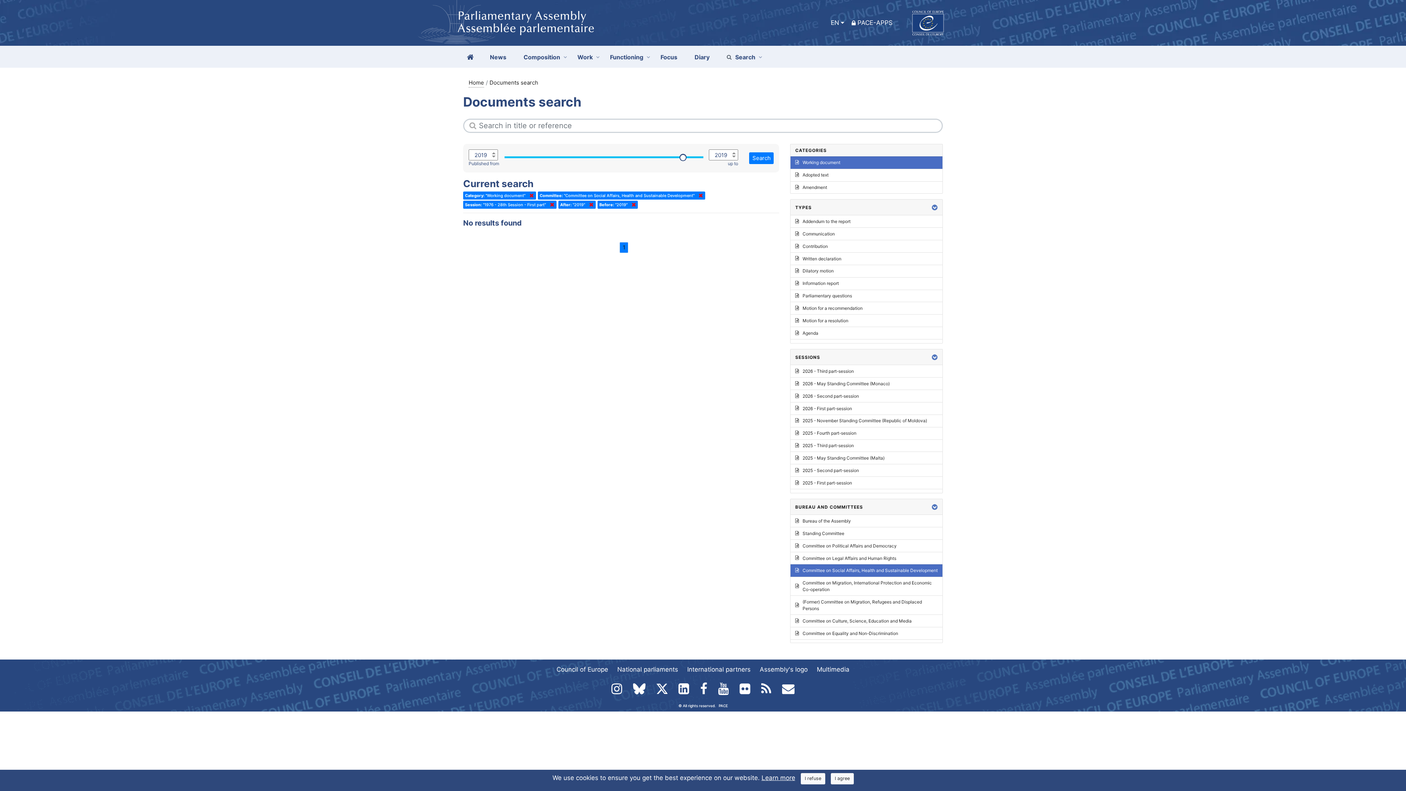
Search (745, 57)
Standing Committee (823, 533)
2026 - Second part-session (831, 396)
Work (585, 57)
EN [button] (835, 22)
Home (476, 82)
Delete (530, 195)
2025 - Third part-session (828, 445)
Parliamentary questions (827, 295)
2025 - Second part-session (831, 470)
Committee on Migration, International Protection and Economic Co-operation (867, 586)
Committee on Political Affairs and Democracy (850, 546)
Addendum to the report (827, 221)
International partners (719, 669)
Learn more (778, 777)
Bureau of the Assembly (827, 521)
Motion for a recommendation (833, 308)
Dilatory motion (818, 271)
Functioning (626, 57)
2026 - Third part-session (828, 371)
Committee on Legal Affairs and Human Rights (849, 558)
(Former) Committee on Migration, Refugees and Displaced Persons (862, 605)
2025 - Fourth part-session (829, 433)
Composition (542, 57)
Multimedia (833, 669)
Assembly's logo (784, 669)
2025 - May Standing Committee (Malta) (844, 458)
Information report (821, 283)
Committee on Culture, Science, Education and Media (857, 621)
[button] (935, 207)
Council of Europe (582, 669)
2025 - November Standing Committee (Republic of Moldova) (865, 420)
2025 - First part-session (827, 483)
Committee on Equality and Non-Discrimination (850, 633)
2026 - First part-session (827, 408)
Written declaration (822, 258)
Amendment (815, 187)
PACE (723, 705)
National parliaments (647, 669)
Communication (819, 234)
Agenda (810, 333)
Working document (821, 162)
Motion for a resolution (825, 320)
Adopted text (816, 175)
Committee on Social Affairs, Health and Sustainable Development (870, 570)
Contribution (815, 246)
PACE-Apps (875, 22)
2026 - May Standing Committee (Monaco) (846, 383)
